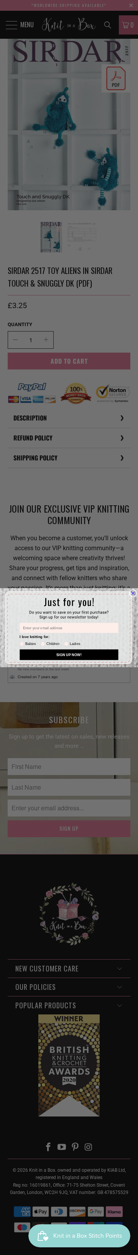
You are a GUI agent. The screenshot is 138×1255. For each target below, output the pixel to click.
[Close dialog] (133, 593)
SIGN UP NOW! (69, 654)
